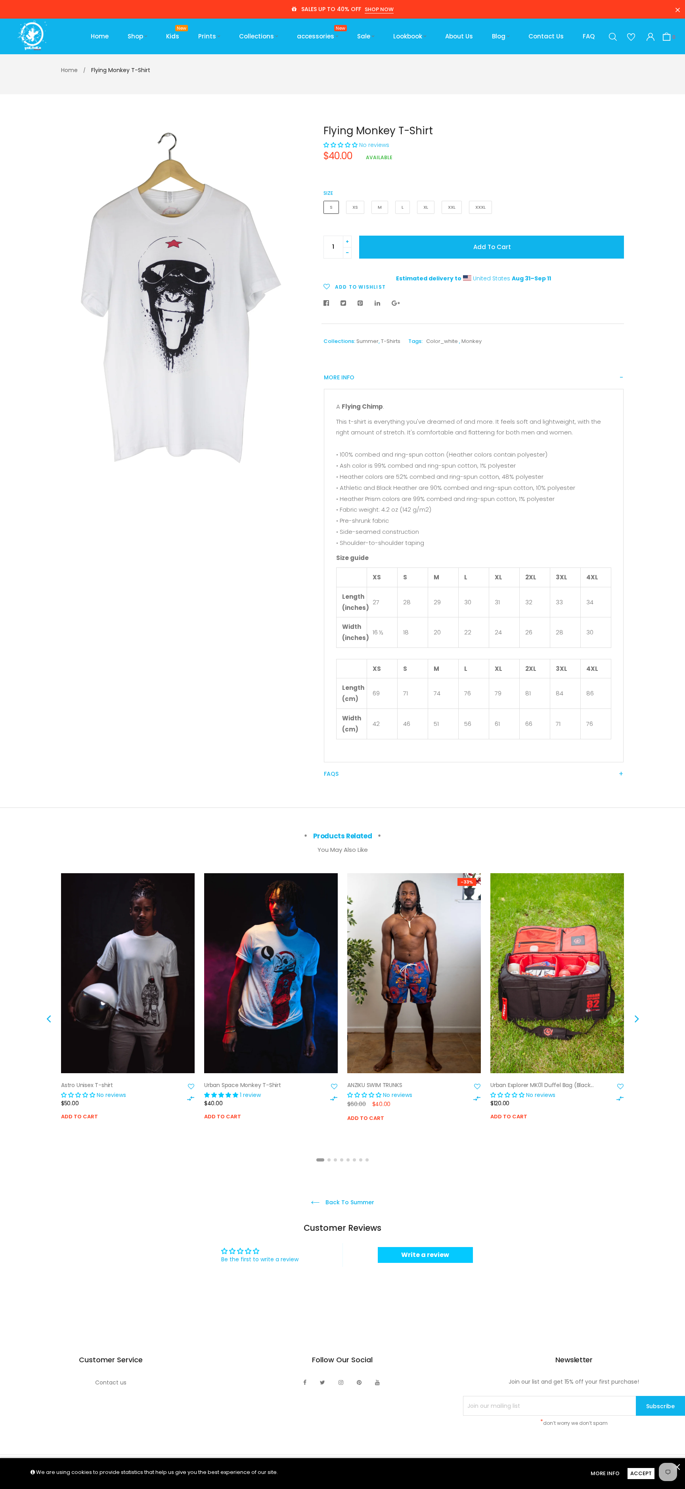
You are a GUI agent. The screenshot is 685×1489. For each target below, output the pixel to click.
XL (425, 207)
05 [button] (348, 1159)
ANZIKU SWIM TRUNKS (374, 1085)
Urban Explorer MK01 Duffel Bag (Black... (542, 1085)
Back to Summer (349, 1202)
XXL (451, 207)
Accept (641, 1473)
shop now (379, 9)
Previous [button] (48, 1018)
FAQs (331, 774)
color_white (442, 341)
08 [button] (367, 1159)
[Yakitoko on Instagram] (341, 1382)
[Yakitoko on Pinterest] (359, 1382)
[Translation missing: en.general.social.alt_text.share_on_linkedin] (377, 303)
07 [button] (360, 1159)
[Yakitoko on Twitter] (322, 1382)
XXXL (480, 207)
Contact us (110, 1382)
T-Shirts (390, 341)
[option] (127, 1008)
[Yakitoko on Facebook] (304, 1382)
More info (339, 378)
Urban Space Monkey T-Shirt (242, 1085)
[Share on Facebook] (328, 303)
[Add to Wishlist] (191, 1086)
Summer (367, 341)
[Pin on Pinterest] (360, 303)
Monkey (471, 341)
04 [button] (341, 1159)
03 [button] (335, 1159)
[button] (340, 145)
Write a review (425, 1254)
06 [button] (354, 1159)
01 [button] (320, 1159)
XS (355, 207)
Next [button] (637, 1018)
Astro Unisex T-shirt (87, 1085)
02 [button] (329, 1159)
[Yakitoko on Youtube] (377, 1382)
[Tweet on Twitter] (343, 303)
